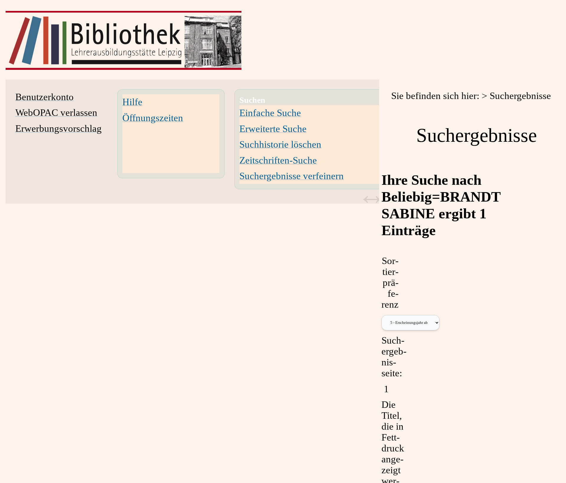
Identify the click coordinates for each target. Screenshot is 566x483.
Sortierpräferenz (390, 282)
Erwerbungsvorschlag (58, 128)
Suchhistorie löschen (280, 144)
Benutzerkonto (44, 97)
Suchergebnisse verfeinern (291, 176)
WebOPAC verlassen (56, 112)
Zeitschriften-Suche (278, 160)
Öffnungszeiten (152, 118)
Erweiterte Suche (273, 128)
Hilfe (132, 102)
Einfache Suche (270, 113)
